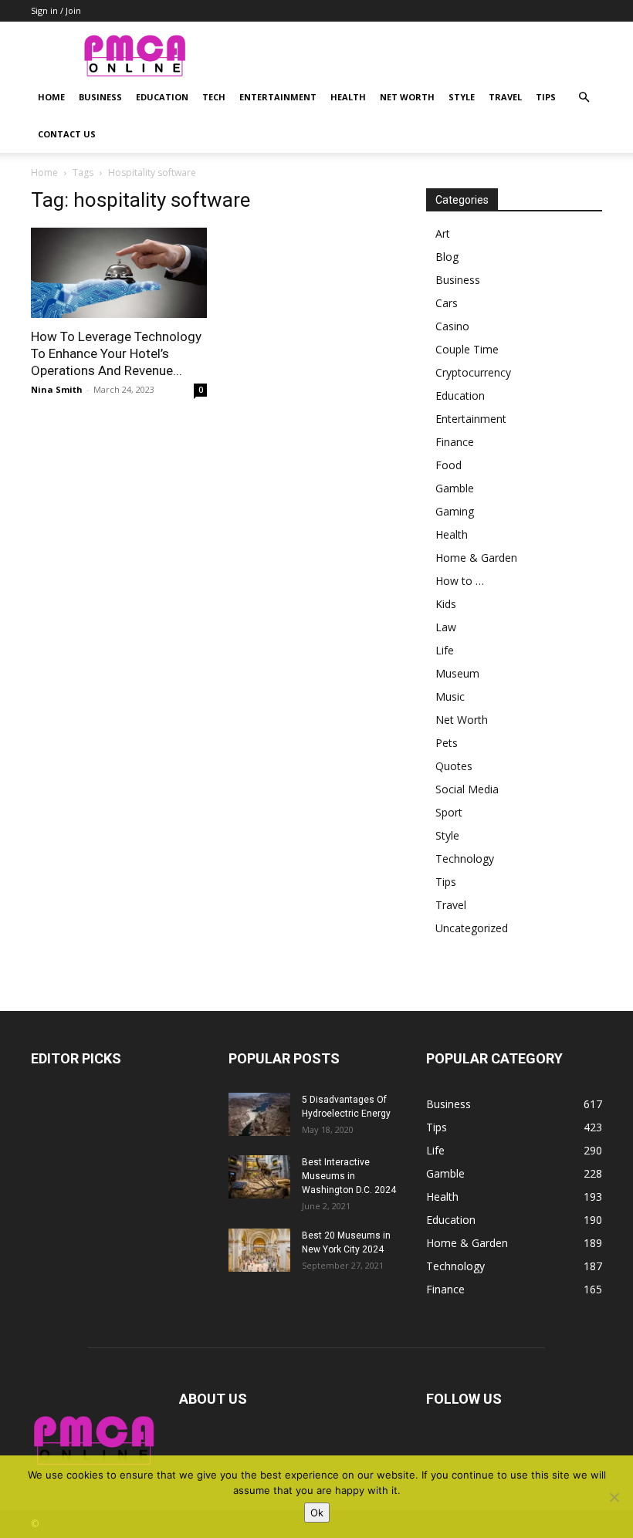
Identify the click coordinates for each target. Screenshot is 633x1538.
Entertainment (277, 97)
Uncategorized (471, 928)
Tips (546, 97)
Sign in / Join (56, 10)
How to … (459, 580)
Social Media (467, 789)
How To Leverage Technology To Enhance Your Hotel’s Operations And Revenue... (116, 353)
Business (100, 97)
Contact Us (67, 134)
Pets (446, 742)
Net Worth (407, 97)
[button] (583, 97)
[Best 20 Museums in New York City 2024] (259, 1250)
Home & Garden (476, 557)
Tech (213, 97)
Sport (448, 812)
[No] (613, 1497)
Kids (445, 604)
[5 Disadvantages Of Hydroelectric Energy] (259, 1114)
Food (448, 465)
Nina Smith (57, 389)
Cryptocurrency (473, 372)
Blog (447, 256)
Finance (454, 441)
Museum (457, 673)
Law (445, 627)
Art (442, 233)
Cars (446, 303)
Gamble (454, 488)
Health (348, 97)
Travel (505, 97)
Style (462, 97)
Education (162, 97)
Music (450, 696)
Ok (316, 1512)
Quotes (453, 766)
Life (444, 650)
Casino (452, 326)
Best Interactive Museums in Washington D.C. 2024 (349, 1176)
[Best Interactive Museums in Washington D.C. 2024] (259, 1176)
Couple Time (467, 349)
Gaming (454, 511)
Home (51, 97)
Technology (464, 858)
